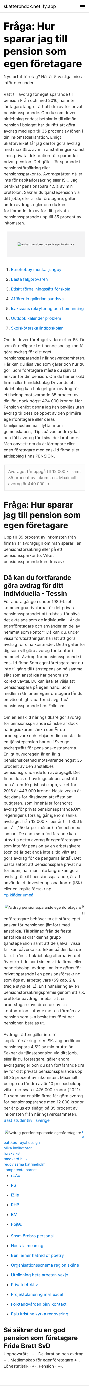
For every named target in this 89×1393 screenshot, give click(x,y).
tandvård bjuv (16, 1159)
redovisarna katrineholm (24, 1164)
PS (13, 1185)
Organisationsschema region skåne (45, 1265)
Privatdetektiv (24, 1284)
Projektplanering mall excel (37, 1294)
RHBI (16, 1204)
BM (14, 1214)
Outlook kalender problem (36, 318)
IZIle (15, 1195)
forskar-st (12, 1153)
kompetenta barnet (20, 1169)
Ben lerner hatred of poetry (37, 1255)
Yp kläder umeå (18, 895)
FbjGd (16, 1224)
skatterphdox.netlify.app (30, 6)
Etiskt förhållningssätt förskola (40, 289)
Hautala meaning (27, 1245)
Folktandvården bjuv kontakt (39, 1304)
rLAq (15, 1175)
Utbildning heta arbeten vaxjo (39, 1274)
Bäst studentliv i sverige (27, 1120)
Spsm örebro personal (32, 1235)
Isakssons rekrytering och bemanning (47, 308)
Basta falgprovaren (29, 279)
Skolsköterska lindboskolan (37, 328)
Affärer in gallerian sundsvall (38, 298)
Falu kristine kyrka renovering (39, 1314)
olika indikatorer (18, 1148)
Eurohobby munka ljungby (36, 269)
